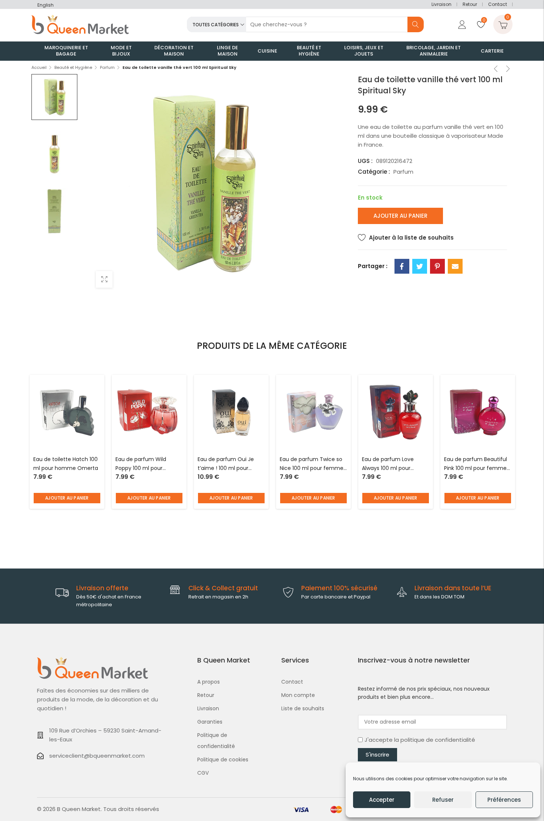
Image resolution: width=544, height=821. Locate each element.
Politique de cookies (222, 759)
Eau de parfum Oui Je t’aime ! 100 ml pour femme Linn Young (226, 464)
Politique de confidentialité (216, 740)
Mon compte (298, 695)
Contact (497, 4)
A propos (208, 681)
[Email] (455, 266)
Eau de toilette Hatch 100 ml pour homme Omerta (65, 463)
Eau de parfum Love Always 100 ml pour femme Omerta (388, 464)
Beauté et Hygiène (73, 67)
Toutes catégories (215, 24)
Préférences (504, 800)
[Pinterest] (437, 266)
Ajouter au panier (400, 216)
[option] (54, 97)
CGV (203, 773)
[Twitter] (419, 266)
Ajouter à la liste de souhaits (411, 237)
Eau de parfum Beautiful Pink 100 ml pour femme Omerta (475, 464)
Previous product (495, 69)
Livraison (441, 4)
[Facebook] (401, 266)
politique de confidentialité (437, 740)
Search (415, 24)
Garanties (209, 721)
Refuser (443, 800)
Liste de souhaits (302, 708)
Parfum (107, 67)
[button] (67, 498)
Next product (508, 69)
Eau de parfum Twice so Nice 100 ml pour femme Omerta (311, 464)
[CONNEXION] (461, 24)
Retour (470, 4)
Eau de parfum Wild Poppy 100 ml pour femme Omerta (140, 464)
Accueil (39, 67)
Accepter (381, 800)
